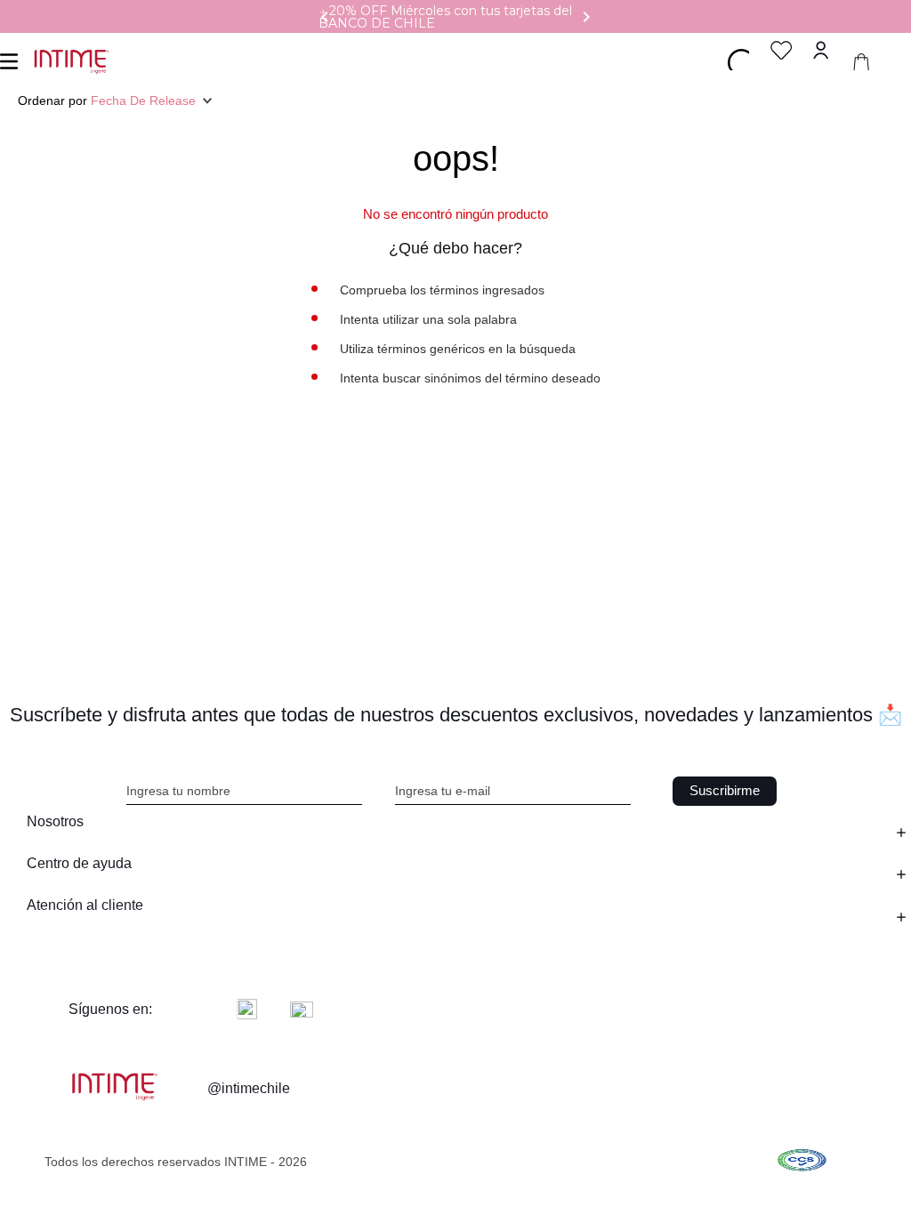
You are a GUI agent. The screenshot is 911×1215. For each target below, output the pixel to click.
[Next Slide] (586, 17)
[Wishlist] (781, 50)
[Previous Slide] (324, 17)
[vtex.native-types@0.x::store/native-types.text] (802, 1162)
